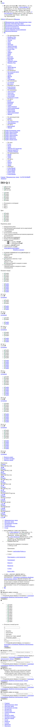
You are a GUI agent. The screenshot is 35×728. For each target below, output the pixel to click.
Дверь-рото (12, 136)
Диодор (9, 40)
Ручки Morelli (11, 168)
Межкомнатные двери (12, 177)
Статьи (9, 568)
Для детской (11, 96)
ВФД (8, 55)
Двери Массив (11, 67)
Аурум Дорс (11, 49)
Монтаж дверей (9, 718)
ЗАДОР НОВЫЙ (25, 177)
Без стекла (10, 84)
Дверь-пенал (13, 133)
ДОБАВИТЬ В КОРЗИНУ (11, 248)
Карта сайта (10, 571)
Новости (9, 563)
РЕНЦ (9, 156)
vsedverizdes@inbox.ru (19, 551)
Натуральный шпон (13, 72)
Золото (9, 163)
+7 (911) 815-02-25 (14, 536)
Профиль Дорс (11, 37)
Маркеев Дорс (11, 62)
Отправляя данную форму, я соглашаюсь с (17, 596)
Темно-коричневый (13, 112)
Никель (9, 162)
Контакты (8, 726)
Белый (9, 100)
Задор (9, 43)
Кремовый (10, 102)
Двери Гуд (10, 69)
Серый (9, 105)
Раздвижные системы (11, 523)
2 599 (2, 494)
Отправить (4, 598)
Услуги (7, 713)
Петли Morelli (11, 169)
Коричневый (11, 109)
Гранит (9, 118)
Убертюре (10, 44)
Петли (9, 145)
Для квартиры (11, 123)
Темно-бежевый (12, 106)
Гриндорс (10, 56)
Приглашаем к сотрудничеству (16, 557)
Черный (9, 114)
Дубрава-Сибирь (12, 61)
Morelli (9, 154)
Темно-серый (11, 111)
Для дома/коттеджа (12, 121)
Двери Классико (12, 46)
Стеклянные (11, 79)
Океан (9, 53)
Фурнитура (8, 525)
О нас (6, 528)
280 (2, 467)
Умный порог (13, 139)
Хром (9, 160)
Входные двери (9, 521)
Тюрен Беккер (11, 38)
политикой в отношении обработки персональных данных (17, 596)
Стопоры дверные (12, 151)
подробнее (4, 297)
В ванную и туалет (12, 97)
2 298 (2, 508)
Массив (9, 76)
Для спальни (11, 94)
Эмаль (9, 75)
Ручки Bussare (11, 174)
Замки (9, 147)
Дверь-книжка (13, 135)
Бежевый (10, 103)
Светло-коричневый (13, 108)
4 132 (2, 517)
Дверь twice (12, 138)
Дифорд (9, 52)
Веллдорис (10, 58)
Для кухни (10, 93)
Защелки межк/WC (12, 150)
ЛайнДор (10, 59)
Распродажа (8, 710)
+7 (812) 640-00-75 (23, 7)
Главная (3, 177)
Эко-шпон (10, 73)
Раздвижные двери (14, 130)
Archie (9, 157)
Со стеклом (10, 82)
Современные (11, 88)
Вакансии (10, 565)
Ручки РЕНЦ (11, 171)
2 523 (2, 499)
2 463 (2, 503)
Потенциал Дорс (12, 47)
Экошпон (3, 178)
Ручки (9, 144)
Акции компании (10, 526)
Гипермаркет (11, 560)
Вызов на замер (9, 715)
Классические (11, 87)
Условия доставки (10, 716)
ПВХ (8, 78)
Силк (9, 50)
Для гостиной (11, 91)
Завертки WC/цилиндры (14, 148)
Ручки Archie (11, 172)
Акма (9, 41)
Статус (9, 65)
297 (2, 481)
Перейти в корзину (18, 249)
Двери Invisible (13, 132)
